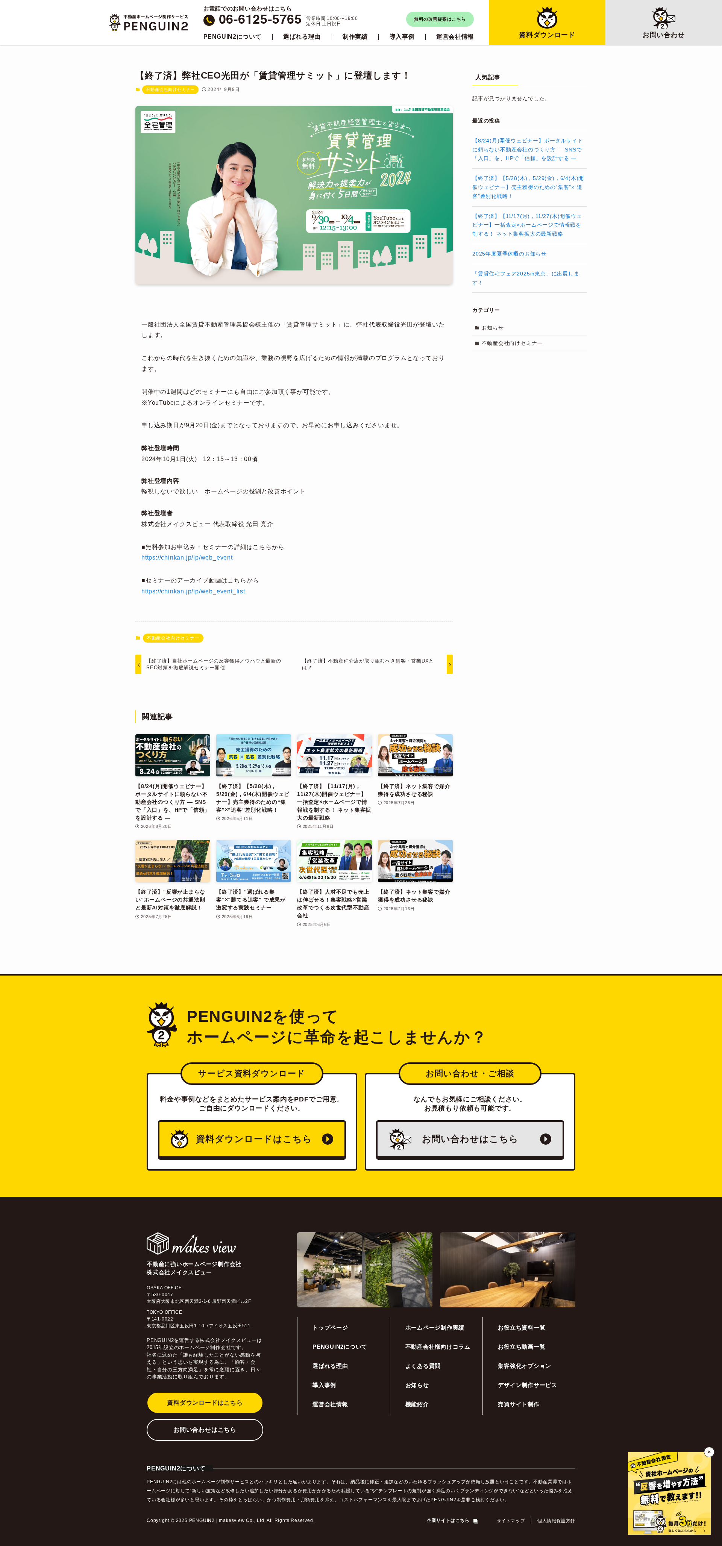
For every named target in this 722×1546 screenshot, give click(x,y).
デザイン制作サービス (527, 1385)
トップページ (330, 1327)
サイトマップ (511, 1520)
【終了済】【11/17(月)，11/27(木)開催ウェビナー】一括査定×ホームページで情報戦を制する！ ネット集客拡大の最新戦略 (527, 225)
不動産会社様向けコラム (437, 1346)
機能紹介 (417, 1404)
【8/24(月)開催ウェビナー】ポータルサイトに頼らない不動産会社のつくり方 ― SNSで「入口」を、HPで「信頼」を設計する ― (527, 150)
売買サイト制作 (518, 1404)
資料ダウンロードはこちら (205, 1402)
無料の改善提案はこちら (440, 19)
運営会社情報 (455, 37)
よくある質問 (423, 1366)
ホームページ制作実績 (435, 1327)
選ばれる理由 (302, 37)
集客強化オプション (524, 1366)
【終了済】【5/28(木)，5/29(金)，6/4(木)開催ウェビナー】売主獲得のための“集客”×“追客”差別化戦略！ (528, 187)
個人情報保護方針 (556, 1520)
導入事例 (402, 37)
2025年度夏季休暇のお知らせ (509, 254)
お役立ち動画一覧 (521, 1346)
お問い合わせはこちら (205, 1429)
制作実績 (355, 37)
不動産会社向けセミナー (170, 89)
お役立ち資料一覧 (521, 1327)
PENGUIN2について (232, 37)
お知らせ (493, 328)
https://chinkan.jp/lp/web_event (187, 557)
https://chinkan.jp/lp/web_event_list (193, 591)
